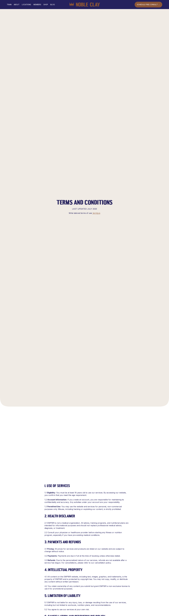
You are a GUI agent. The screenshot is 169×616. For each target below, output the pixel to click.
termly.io (96, 213)
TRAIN (9, 5)
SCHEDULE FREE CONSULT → (148, 5)
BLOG (52, 5)
